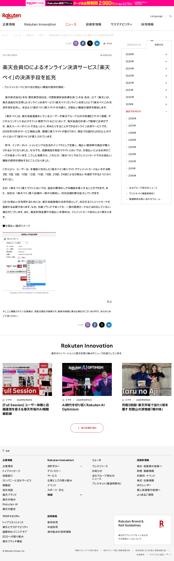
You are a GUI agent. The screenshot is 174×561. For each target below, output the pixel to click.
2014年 (132, 147)
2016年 (132, 133)
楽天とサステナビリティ (15, 527)
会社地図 (8, 490)
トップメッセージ (12, 471)
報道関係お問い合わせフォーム (144, 199)
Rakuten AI (10, 504)
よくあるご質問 (145, 495)
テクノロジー (54, 471)
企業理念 (8, 466)
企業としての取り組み (59, 480)
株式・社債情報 (145, 480)
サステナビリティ (121, 24)
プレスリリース (134, 45)
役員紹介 (8, 475)
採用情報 (52, 516)
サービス (52, 475)
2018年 (132, 118)
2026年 (130, 54)
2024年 (130, 68)
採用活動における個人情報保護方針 (150, 550)
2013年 (132, 154)
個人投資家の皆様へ (149, 490)
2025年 (130, 61)
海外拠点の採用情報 (59, 532)
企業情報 (9, 24)
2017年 (132, 125)
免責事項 (140, 555)
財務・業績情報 (145, 471)
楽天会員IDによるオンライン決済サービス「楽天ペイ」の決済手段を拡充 (81, 35)
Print (109, 43)
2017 (41, 35)
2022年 (130, 83)
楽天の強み (9, 499)
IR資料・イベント (146, 475)
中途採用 (52, 527)
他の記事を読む (89, 428)
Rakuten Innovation (40, 24)
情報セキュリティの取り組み (86, 550)
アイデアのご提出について (160, 555)
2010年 (132, 175)
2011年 (132, 168)
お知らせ (30, 35)
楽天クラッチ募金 (12, 541)
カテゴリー (53, 466)
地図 (8, 451)
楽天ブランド (10, 495)
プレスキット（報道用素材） (142, 193)
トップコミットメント (13, 522)
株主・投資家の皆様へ (149, 466)
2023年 (130, 75)
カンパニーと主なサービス (17, 480)
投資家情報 (93, 24)
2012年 (132, 161)
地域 (50, 495)
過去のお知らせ (133, 111)
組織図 (6, 485)
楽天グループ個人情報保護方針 (116, 550)
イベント (52, 485)
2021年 (129, 90)
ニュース (70, 24)
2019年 (129, 104)
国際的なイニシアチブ (15, 532)
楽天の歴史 (9, 509)
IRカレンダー (144, 485)
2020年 (130, 97)
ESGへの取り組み (13, 536)
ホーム (5, 35)
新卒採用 (52, 522)
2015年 (132, 140)
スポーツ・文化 (55, 490)
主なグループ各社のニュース (143, 188)
